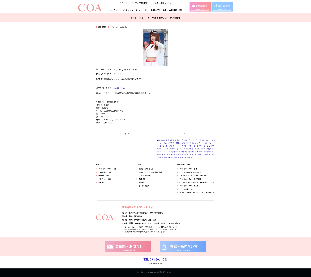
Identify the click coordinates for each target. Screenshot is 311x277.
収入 (196, 152)
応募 (175, 155)
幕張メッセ (166, 155)
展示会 (159, 155)
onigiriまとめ (119, 88)
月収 (179, 155)
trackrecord (161, 140)
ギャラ (206, 146)
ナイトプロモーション (192, 149)
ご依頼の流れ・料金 (158, 10)
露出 (188, 157)
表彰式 (184, 157)
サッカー (180, 149)
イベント (191, 140)
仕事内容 (187, 152)
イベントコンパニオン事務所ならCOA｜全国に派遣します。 (146, 3)
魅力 (192, 157)
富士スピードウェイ (206, 152)
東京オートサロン (188, 155)
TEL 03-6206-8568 (155, 259)
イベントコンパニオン (203, 140)
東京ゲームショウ (201, 155)
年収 (172, 155)
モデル (164, 152)
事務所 (181, 152)
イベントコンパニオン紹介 (119, 27)
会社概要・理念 (176, 10)
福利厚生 (170, 157)
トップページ (115, 10)
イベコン (184, 140)
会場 (192, 152)
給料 (175, 157)
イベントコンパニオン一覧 (135, 10)
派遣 (165, 157)
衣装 (179, 157)
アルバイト (177, 140)
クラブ (211, 146)
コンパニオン (171, 149)
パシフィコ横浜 (205, 149)
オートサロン (198, 146)
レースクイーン (172, 152)
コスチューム (161, 149)
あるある (169, 140)
